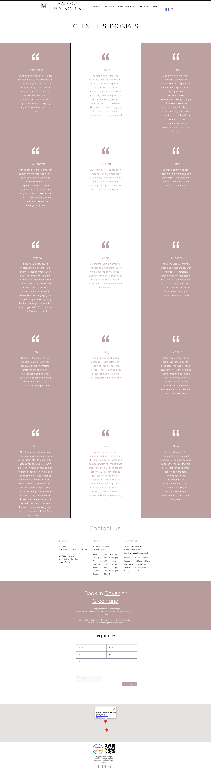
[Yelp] (109, 766)
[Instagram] (171, 9)
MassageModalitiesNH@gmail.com (73, 549)
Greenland (105, 600)
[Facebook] (167, 9)
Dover (112, 593)
